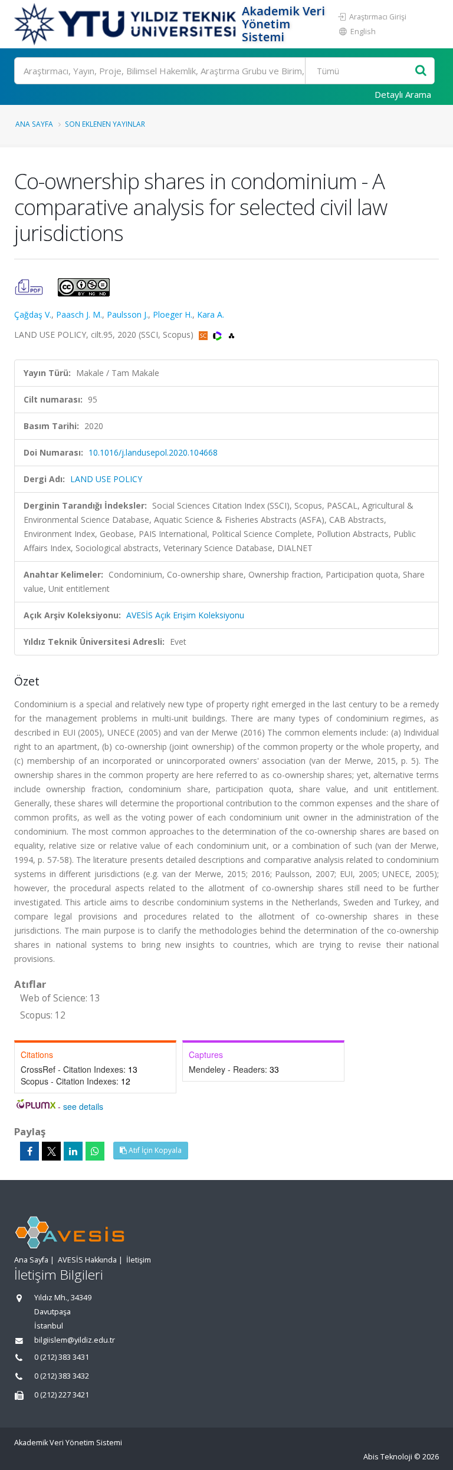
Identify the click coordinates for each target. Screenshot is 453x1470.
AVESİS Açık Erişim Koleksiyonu (185, 615)
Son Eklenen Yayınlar (105, 123)
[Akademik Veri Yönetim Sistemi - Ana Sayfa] (126, 24)
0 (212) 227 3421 (61, 1395)
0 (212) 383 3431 (61, 1357)
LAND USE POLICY (106, 478)
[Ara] (421, 71)
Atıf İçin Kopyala (154, 1150)
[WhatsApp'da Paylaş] (95, 1151)
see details (83, 1106)
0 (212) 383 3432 (61, 1376)
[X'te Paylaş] (51, 1151)
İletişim (138, 1260)
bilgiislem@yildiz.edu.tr (74, 1340)
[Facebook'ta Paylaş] (29, 1151)
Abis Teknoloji (387, 1457)
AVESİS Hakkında (87, 1260)
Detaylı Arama (403, 94)
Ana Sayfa (34, 123)
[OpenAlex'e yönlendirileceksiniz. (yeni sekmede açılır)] (231, 334)
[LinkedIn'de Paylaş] (73, 1151)
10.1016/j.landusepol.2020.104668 (153, 452)
